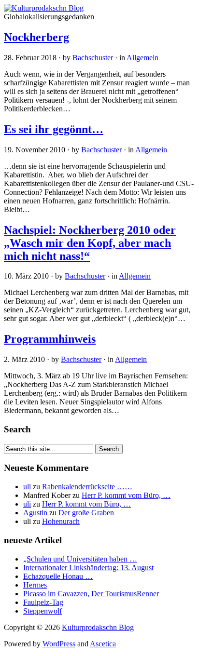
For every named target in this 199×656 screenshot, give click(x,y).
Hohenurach (61, 521)
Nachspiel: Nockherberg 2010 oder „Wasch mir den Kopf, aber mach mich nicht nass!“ (90, 243)
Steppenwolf (42, 611)
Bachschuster (92, 58)
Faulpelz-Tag (43, 602)
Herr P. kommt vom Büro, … (126, 495)
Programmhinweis (50, 339)
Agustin (35, 513)
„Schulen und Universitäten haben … (80, 559)
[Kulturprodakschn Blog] (44, 8)
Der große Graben (86, 513)
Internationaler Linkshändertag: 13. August (88, 567)
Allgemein (142, 58)
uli (27, 486)
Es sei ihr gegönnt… (53, 129)
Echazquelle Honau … (58, 576)
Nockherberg (36, 37)
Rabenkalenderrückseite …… (87, 486)
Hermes (35, 585)
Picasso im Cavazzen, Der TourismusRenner (91, 593)
